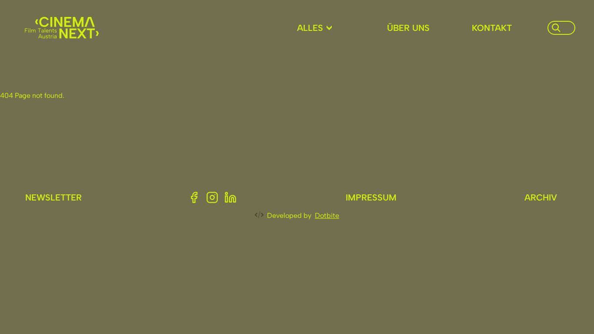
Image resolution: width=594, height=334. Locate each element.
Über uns (408, 28)
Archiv (540, 197)
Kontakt (492, 28)
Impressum (371, 197)
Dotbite (327, 215)
